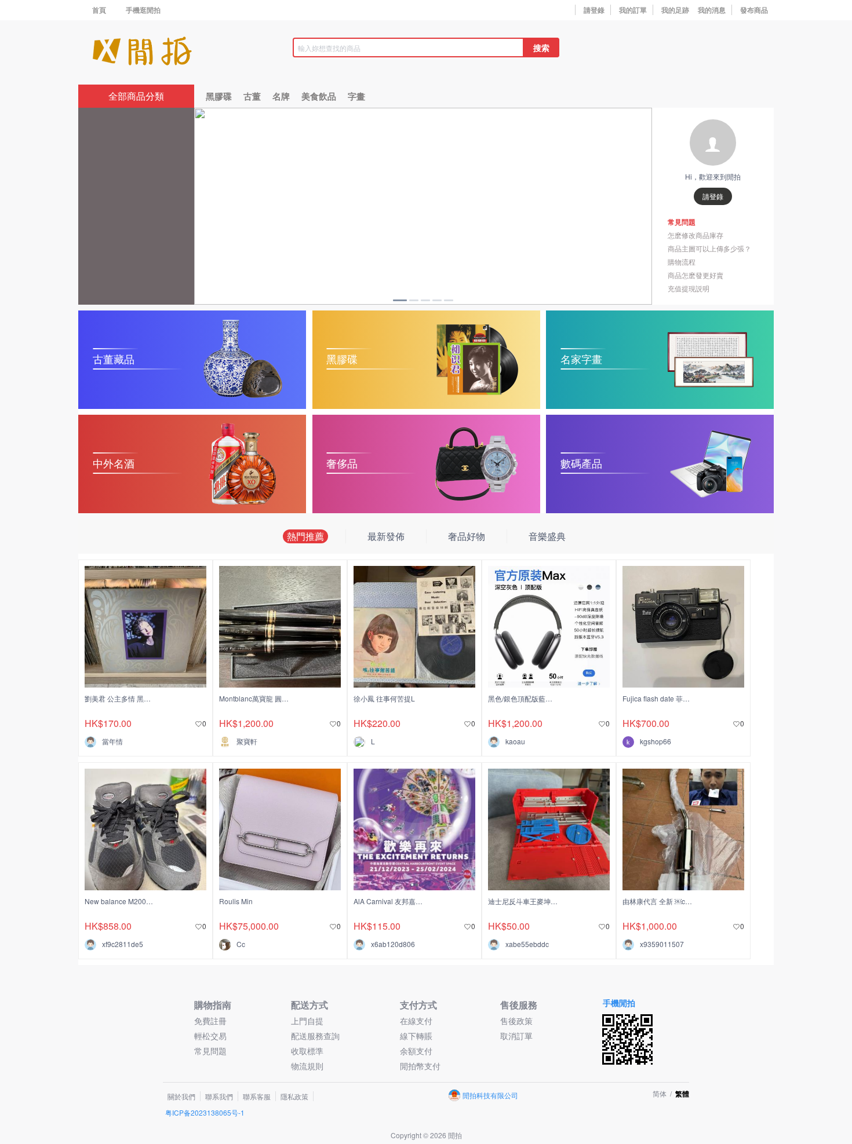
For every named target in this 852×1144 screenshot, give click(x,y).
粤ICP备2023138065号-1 (205, 1112)
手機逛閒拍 (143, 10)
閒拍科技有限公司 (490, 1095)
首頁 (99, 10)
